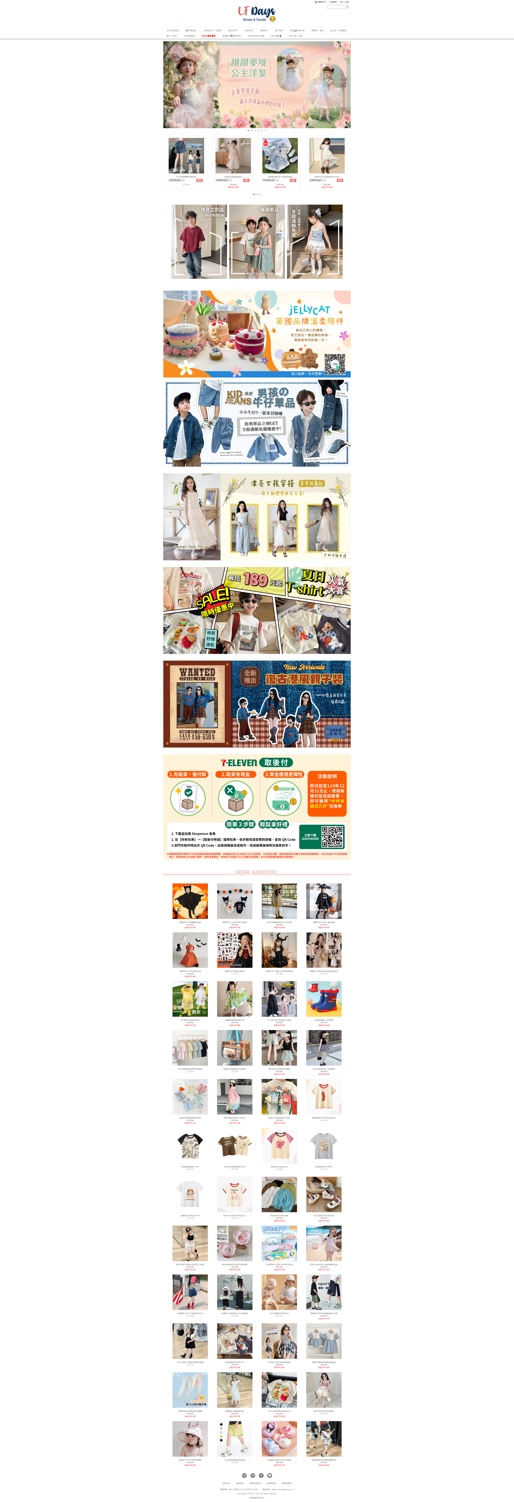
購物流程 (239, 1483)
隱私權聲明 (287, 1483)
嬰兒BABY (233, 30)
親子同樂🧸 (276, 36)
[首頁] (257, 14)
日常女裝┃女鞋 (296, 36)
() (322, 2)
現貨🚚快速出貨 (297, 30)
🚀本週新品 (191, 30)
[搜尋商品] (347, 7)
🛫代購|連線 (189, 36)
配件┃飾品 (172, 36)
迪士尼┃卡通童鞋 (338, 30)
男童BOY (264, 30)
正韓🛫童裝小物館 (256, 36)
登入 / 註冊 (344, 2)
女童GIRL (249, 30)
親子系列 (279, 30)
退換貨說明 (271, 1483)
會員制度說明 (255, 1483)
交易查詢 (333, 2)
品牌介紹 (226, 1483)
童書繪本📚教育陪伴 (231, 36)
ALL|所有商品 (173, 30)
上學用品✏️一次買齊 (212, 30)
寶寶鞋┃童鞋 (317, 30)
